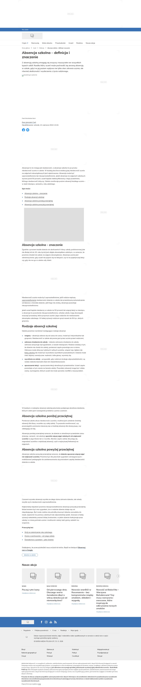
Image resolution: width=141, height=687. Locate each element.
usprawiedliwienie (29, 300)
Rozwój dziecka (102, 586)
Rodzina (75, 586)
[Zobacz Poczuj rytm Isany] (33, 576)
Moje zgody (74, 630)
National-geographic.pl (28, 653)
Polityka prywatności (41, 630)
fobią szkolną (30, 353)
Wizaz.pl (49, 656)
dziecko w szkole (30, 555)
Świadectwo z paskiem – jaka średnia (39, 539)
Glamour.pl (50, 649)
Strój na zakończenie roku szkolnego (38, 532)
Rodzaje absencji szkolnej (34, 197)
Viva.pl (23, 656)
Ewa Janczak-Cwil (29, 122)
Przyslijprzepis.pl (102, 653)
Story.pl (99, 656)
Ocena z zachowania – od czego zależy (40, 536)
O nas (54, 630)
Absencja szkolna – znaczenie (36, 193)
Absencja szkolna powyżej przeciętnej (39, 204)
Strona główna (26, 48)
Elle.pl (23, 649)
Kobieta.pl (75, 649)
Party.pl (49, 653)
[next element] (118, 591)
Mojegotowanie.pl (103, 649)
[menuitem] (25, 43)
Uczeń (34, 48)
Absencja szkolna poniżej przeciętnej (39, 201)
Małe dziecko (52, 586)
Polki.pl (74, 653)
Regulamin (27, 630)
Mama (24, 586)
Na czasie (25, 30)
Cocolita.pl (75, 656)
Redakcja (63, 630)
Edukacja (41, 48)
